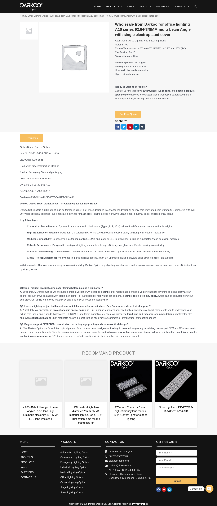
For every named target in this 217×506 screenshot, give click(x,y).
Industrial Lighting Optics (73, 467)
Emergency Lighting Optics (74, 462)
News (24, 467)
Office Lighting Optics (38, 16)
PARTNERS (27, 472)
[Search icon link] (195, 6)
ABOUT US (27, 457)
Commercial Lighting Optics (74, 457)
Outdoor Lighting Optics (72, 482)
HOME (24, 452)
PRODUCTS (27, 462)
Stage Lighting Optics (71, 487)
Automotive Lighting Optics (74, 452)
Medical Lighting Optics (72, 472)
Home (23, 16)
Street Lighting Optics (71, 492)
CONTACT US (28, 477)
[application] (120, 6)
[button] (117, 127)
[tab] (31, 138)
